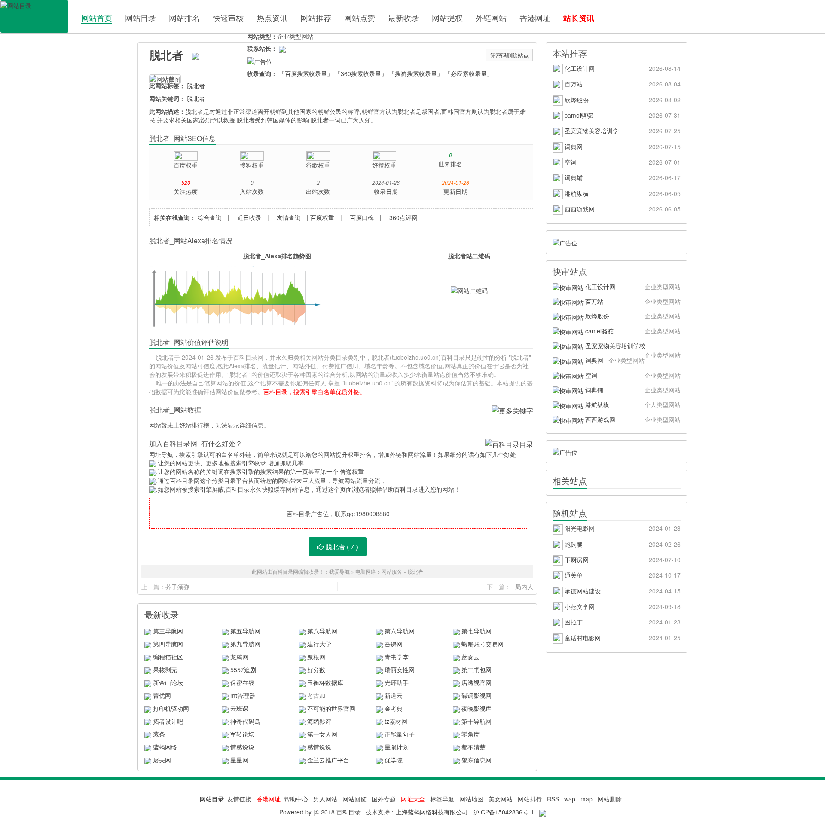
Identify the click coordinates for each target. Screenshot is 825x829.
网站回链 (354, 799)
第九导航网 (245, 643)
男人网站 (325, 799)
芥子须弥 (177, 586)
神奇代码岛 (245, 721)
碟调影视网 (476, 695)
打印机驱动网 (171, 708)
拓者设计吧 (168, 721)
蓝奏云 (470, 656)
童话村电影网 (622, 637)
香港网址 (534, 17)
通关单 (622, 575)
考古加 (316, 695)
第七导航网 (476, 631)
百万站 (622, 84)
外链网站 (491, 17)
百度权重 (322, 217)
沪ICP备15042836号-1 (504, 812)
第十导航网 (476, 721)
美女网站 (501, 799)
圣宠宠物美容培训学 (622, 130)
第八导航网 (322, 631)
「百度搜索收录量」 (306, 73)
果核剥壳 (165, 669)
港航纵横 (622, 193)
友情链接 (239, 799)
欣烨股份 (622, 99)
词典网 (622, 146)
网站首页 (96, 17)
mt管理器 (242, 695)
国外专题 (384, 799)
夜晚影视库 (476, 708)
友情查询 (289, 217)
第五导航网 (245, 631)
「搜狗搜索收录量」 (416, 73)
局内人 (524, 586)
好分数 (316, 669)
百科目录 (34, 16)
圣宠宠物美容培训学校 (632, 347)
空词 (622, 162)
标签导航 (443, 799)
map (587, 799)
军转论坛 (242, 734)
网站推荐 (315, 17)
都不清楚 (473, 747)
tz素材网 (396, 721)
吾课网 (394, 643)
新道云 (394, 695)
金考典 (394, 708)
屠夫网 (162, 760)
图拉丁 (622, 622)
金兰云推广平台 (328, 760)
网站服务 (392, 571)
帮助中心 (296, 799)
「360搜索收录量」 (361, 73)
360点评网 (403, 217)
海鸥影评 (319, 721)
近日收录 (249, 217)
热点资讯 (272, 17)
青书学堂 (397, 656)
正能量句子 (400, 734)
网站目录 (140, 17)
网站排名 (184, 17)
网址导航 (161, 454)
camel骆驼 (622, 115)
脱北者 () (342, 546)
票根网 (316, 656)
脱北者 (166, 55)
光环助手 (397, 682)
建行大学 (319, 643)
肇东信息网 (476, 760)
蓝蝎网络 (165, 747)
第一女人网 (322, 734)
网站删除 (610, 799)
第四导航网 (168, 643)
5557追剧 (243, 669)
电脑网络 (365, 571)
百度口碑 (362, 217)
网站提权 (447, 17)
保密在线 (242, 682)
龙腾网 (239, 656)
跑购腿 (622, 544)
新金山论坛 (168, 682)
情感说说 (242, 747)
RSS (553, 799)
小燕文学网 (622, 606)
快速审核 (228, 17)
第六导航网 (400, 631)
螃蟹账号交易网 (482, 643)
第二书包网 (476, 669)
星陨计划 (397, 747)
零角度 (470, 734)
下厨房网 (622, 559)
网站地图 (471, 799)
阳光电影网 (622, 528)
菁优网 (162, 695)
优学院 (394, 760)
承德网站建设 (622, 591)
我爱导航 (339, 571)
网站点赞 (359, 17)
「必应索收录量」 (469, 73)
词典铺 (622, 177)
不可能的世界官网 (331, 708)
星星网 (239, 760)
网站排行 (530, 799)
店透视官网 (476, 682)
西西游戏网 (622, 209)
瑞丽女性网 (400, 669)
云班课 (239, 708)
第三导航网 (168, 631)
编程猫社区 (168, 656)
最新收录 (403, 17)
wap (569, 799)
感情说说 (319, 747)
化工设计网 (622, 68)
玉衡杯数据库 (325, 682)
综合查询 (210, 217)
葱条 (159, 734)
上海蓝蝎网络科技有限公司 (433, 812)
